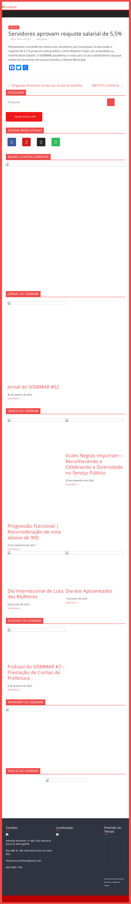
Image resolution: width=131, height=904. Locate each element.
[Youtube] (26, 142)
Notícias (14, 27)
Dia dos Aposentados (89, 591)
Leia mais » (14, 398)
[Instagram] (41, 142)
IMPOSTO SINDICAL (107, 85)
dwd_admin (41, 39)
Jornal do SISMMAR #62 (33, 386)
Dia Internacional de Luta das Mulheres (35, 594)
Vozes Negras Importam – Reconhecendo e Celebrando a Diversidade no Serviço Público (94, 464)
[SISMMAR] (9, 7)
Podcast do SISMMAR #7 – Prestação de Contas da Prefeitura (36, 672)
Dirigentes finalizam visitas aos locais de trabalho (45, 85)
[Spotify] (56, 142)
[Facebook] (12, 142)
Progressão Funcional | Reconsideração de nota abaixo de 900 (34, 531)
